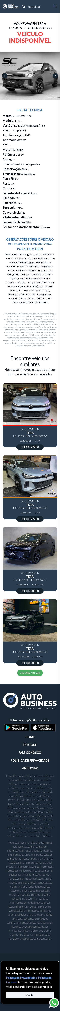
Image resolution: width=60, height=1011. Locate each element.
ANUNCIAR (30, 768)
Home (30, 737)
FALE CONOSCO (30, 752)
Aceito (30, 994)
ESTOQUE (30, 745)
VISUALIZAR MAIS (30, 672)
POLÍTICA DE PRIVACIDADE (30, 760)
